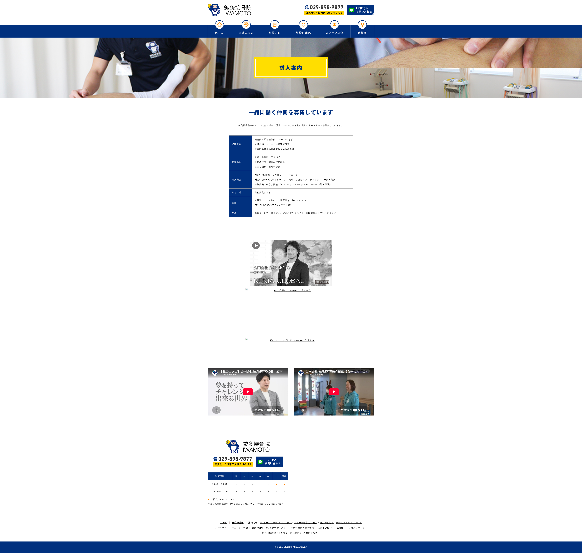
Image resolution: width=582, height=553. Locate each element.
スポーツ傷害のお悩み (305, 523)
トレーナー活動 (294, 528)
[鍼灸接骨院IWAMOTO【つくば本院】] (229, 10)
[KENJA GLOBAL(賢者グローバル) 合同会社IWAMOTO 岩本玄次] (291, 263)
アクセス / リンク (355, 528)
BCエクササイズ (275, 528)
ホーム (219, 32)
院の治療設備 (269, 533)
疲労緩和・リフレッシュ (349, 523)
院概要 (362, 32)
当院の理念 (246, 32)
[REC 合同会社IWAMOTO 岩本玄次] (291, 312)
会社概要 (283, 533)
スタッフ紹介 (334, 32)
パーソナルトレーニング (228, 528)
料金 (245, 528)
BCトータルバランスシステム (276, 523)
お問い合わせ (310, 533)
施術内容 (275, 32)
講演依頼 (309, 528)
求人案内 (295, 533)
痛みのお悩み (327, 523)
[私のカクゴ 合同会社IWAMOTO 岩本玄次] (291, 352)
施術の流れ (303, 32)
